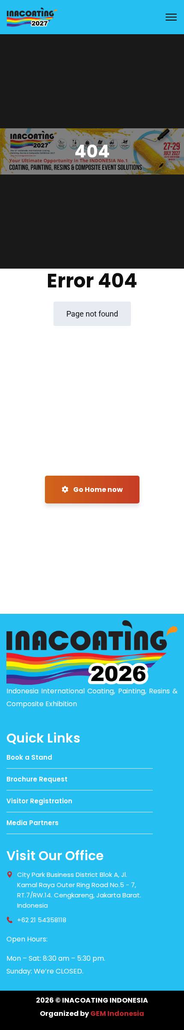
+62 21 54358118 (41, 919)
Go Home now (97, 489)
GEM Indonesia (117, 1013)
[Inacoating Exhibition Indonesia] (31, 16)
